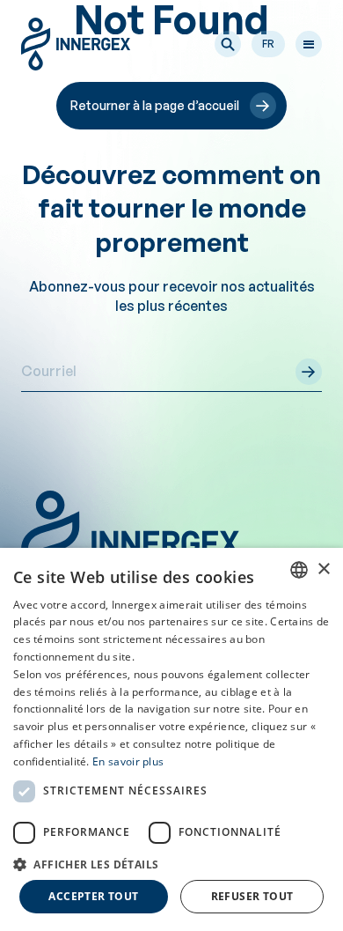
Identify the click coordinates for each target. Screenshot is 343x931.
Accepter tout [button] (93, 896)
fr (268, 43)
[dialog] (171, 739)
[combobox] (299, 570)
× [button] (323, 569)
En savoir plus (128, 761)
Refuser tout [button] (252, 896)
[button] (228, 44)
